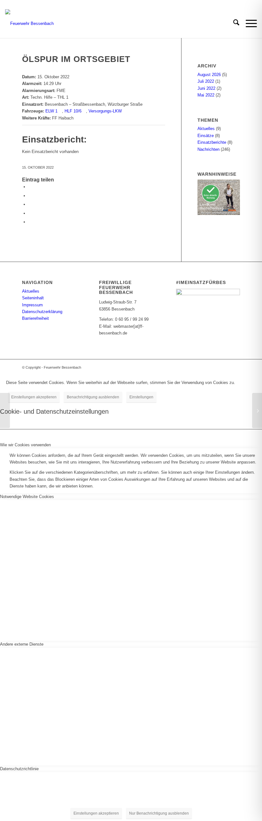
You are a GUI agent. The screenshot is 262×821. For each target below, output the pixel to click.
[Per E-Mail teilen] (30, 213)
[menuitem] (233, 23)
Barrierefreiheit (35, 318)
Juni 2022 (206, 88)
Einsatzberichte (211, 142)
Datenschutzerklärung (42, 311)
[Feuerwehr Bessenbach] (29, 23)
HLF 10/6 (73, 111)
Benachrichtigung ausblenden (93, 397)
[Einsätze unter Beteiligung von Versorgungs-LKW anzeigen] (124, 111)
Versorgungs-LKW (105, 111)
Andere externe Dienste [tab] (21, 644)
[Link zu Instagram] (225, 367)
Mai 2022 (205, 95)
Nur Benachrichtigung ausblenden (159, 813)
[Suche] (233, 23)
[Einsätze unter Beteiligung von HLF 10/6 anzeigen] (84, 111)
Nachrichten (208, 149)
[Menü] (248, 23)
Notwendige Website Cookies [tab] (27, 496)
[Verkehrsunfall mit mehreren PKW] (5, 410)
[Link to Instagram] (30, 221)
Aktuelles (206, 128)
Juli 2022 (205, 81)
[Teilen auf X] (30, 195)
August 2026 (209, 74)
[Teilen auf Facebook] (30, 186)
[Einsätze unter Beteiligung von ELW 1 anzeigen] (60, 111)
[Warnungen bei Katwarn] (218, 213)
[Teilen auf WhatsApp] (30, 204)
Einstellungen (141, 397)
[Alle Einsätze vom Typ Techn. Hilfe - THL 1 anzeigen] (71, 97)
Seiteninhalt (33, 297)
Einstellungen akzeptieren (34, 397)
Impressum (32, 305)
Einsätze (205, 135)
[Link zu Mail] (235, 367)
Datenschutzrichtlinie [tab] (19, 768)
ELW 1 (51, 111)
